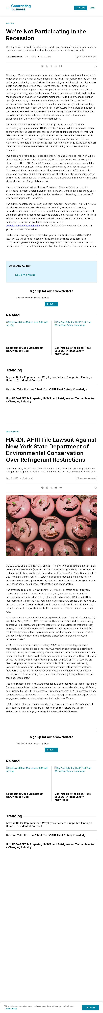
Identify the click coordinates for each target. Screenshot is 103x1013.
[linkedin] (47, 66)
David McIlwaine (14, 56)
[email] (60, 66)
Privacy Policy (11, 1008)
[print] (95, 66)
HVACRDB (10, 23)
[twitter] (51, 66)
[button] (8, 8)
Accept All (91, 1007)
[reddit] (56, 66)
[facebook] (42, 66)
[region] (51, 1007)
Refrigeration (12, 432)
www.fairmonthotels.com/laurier (23, 225)
